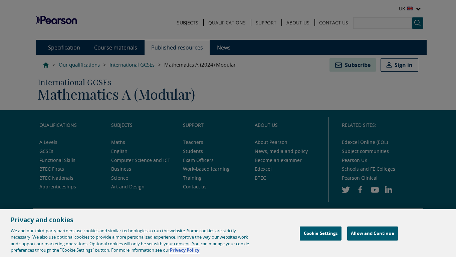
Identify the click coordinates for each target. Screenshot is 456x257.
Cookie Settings (321, 233)
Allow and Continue (372, 233)
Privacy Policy (184, 250)
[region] (228, 233)
